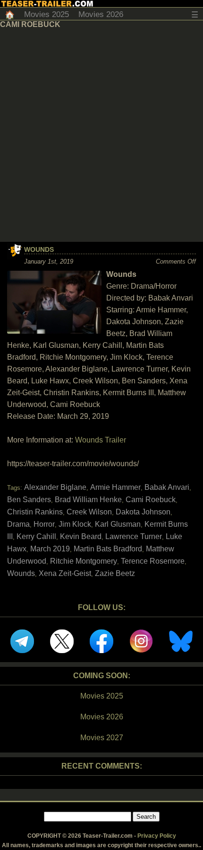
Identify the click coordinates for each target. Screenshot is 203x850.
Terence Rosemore (153, 561)
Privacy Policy (156, 835)
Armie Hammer (115, 487)
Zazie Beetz (115, 573)
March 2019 (50, 549)
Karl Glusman (118, 524)
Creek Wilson (89, 512)
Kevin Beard (81, 536)
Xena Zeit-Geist (65, 573)
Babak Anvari (166, 487)
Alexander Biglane (55, 487)
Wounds (39, 249)
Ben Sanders (29, 500)
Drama (18, 524)
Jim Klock (75, 524)
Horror (44, 524)
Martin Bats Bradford (108, 549)
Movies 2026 (100, 14)
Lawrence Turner (133, 536)
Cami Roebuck (151, 500)
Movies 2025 (46, 14)
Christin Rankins (35, 512)
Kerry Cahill (36, 536)
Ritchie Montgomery (83, 561)
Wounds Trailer (100, 440)
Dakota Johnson (143, 512)
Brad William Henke (88, 500)
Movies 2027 (101, 738)
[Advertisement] (101, 135)
